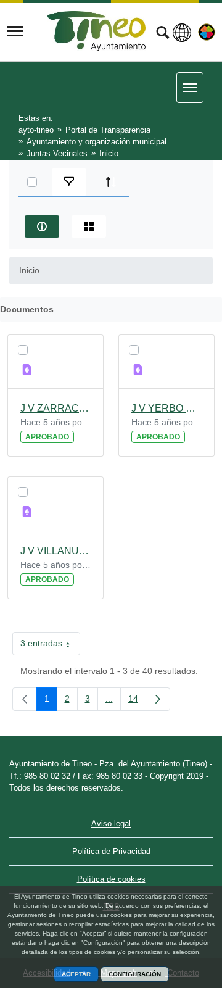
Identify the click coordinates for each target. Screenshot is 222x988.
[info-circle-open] (42, 226)
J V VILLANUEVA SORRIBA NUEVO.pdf (55, 551)
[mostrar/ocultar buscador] (162, 33)
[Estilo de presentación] (89, 226)
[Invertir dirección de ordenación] (111, 182)
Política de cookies (111, 879)
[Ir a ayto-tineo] (96, 31)
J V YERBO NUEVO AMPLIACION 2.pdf (166, 408)
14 (137, 701)
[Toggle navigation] (15, 31)
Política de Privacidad (111, 851)
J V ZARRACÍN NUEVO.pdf (55, 408)
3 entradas (50, 645)
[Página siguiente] (158, 699)
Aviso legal (111, 823)
